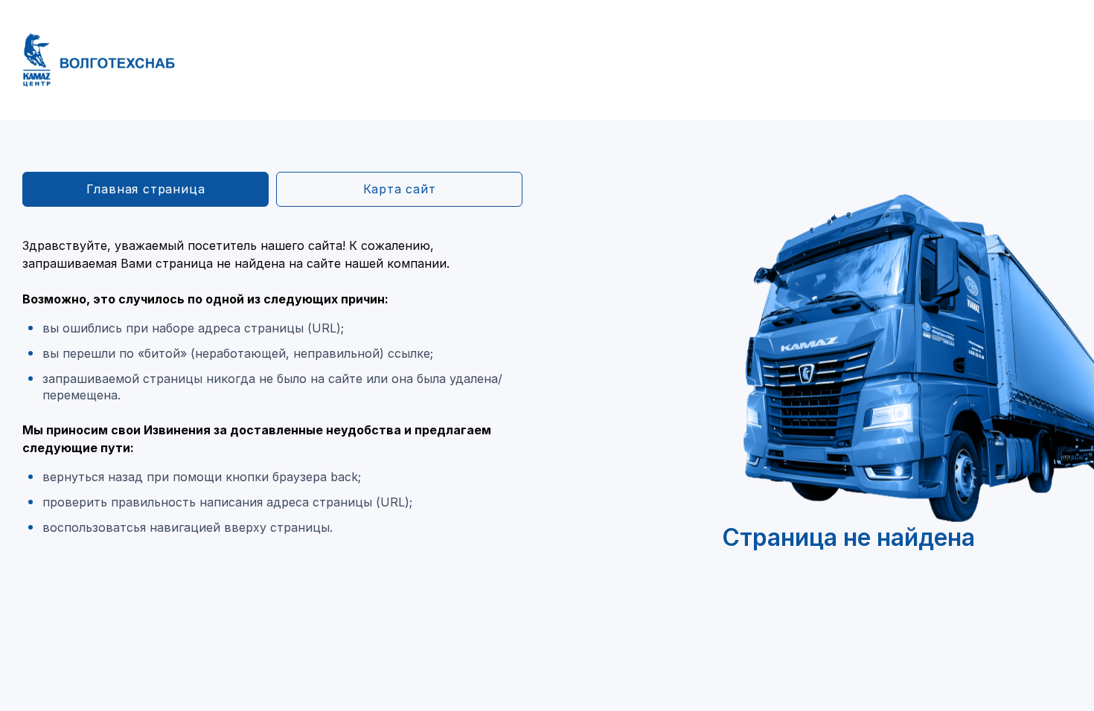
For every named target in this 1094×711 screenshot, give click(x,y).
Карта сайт (399, 188)
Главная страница (145, 188)
